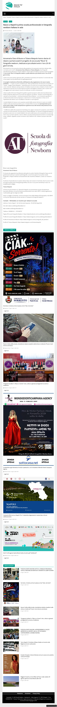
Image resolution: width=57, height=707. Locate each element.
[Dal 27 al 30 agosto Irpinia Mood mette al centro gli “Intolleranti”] (28, 538)
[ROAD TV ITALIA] (13, 5)
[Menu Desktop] (4, 14)
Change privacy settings (51, 705)
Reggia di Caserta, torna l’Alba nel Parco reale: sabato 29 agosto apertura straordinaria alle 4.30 (35, 677)
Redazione (20, 693)
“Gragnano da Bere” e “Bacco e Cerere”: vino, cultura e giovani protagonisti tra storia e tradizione (37, 619)
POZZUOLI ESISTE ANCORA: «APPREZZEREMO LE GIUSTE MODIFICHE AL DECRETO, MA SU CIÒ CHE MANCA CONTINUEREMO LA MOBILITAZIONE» (35, 631)
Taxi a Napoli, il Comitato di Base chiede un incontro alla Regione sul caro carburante (35, 643)
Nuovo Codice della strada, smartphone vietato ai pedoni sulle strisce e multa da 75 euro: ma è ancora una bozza (37, 608)
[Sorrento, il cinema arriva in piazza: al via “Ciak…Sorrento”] (28, 268)
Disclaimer (28, 693)
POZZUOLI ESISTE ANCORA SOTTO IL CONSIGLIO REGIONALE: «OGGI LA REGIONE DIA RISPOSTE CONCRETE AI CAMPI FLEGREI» (37, 569)
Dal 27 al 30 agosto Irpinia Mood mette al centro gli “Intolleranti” (20, 553)
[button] (53, 13)
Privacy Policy (36, 693)
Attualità (5, 21)
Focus (10, 21)
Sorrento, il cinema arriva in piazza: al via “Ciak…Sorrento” (18, 306)
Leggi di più (6, 311)
